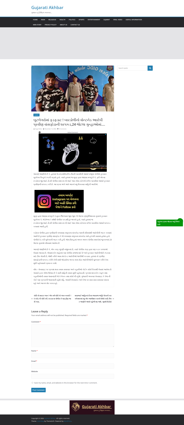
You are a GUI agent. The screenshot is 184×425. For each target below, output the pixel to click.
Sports (81, 20)
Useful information (134, 20)
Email (34, 361)
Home (35, 20)
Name (34, 351)
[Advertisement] (92, 43)
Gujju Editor (38, 129)
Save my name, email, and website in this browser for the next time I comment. (65, 383)
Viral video (117, 20)
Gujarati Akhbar (47, 7)
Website (34, 371)
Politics (72, 20)
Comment (36, 322)
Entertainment (94, 20)
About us (63, 25)
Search (150, 68)
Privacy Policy (50, 25)
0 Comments (62, 129)
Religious (52, 20)
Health (62, 20)
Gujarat (107, 20)
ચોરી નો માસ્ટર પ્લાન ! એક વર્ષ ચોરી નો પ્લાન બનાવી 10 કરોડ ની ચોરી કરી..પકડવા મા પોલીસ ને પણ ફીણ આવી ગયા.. (52, 298)
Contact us (75, 25)
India (43, 20)
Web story (37, 25)
